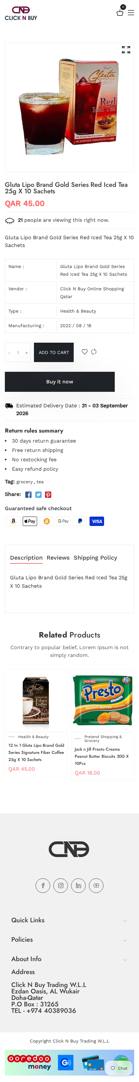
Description (26, 558)
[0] (120, 13)
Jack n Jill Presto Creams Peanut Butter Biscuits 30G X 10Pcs (102, 756)
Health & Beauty (78, 311)
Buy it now (59, 382)
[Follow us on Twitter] (38, 494)
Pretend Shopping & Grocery (103, 739)
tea (40, 481)
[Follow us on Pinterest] (48, 494)
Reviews (58, 558)
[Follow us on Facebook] (28, 494)
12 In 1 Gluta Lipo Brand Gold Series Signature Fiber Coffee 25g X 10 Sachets (36, 752)
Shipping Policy (95, 558)
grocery (24, 481)
